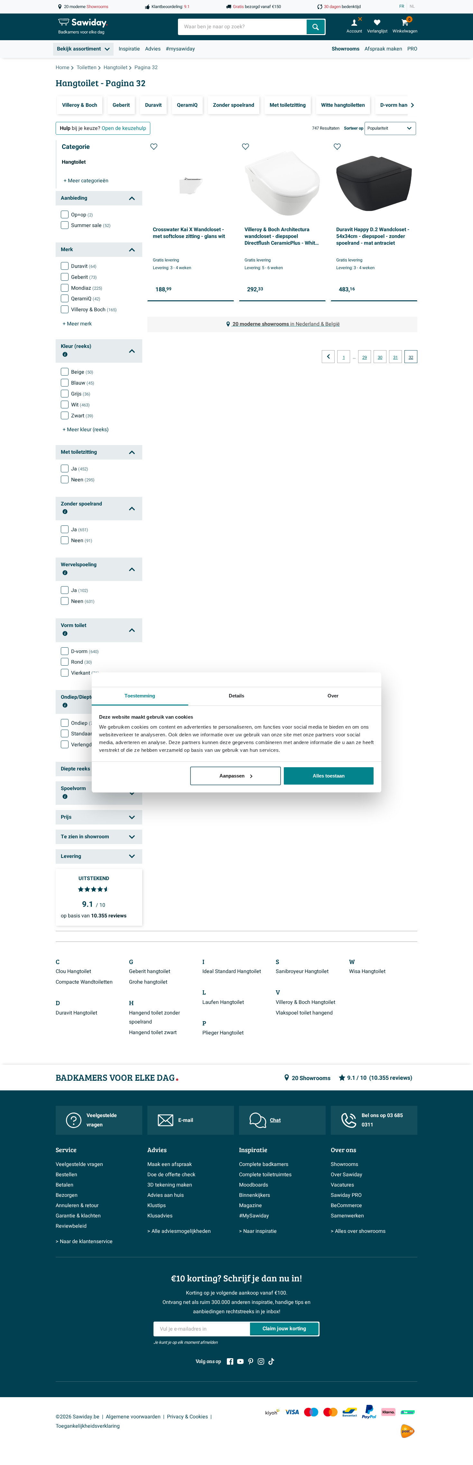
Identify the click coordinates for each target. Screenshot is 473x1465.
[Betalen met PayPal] (369, 1412)
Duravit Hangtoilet (76, 1013)
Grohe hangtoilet (148, 982)
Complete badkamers (263, 1164)
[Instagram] (261, 1361)
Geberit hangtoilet (149, 971)
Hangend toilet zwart (153, 1032)
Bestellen (66, 1174)
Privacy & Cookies (187, 1417)
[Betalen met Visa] (292, 1412)
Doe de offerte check (171, 1174)
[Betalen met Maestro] (311, 1412)
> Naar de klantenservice (84, 1241)
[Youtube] (240, 1361)
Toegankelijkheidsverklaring (88, 1426)
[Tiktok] (271, 1361)
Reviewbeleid (71, 1226)
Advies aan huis (165, 1195)
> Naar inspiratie (258, 1231)
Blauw (82, 383)
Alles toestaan (329, 775)
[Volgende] (412, 105)
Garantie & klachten (78, 1216)
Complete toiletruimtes (265, 1174)
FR (401, 6)
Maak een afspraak (169, 1164)
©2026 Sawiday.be (77, 1417)
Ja (79, 469)
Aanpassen (232, 775)
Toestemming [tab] (140, 695)
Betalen (64, 1185)
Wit (80, 405)
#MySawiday (254, 1216)
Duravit (84, 266)
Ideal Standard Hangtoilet (231, 971)
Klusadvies (159, 1216)
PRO (412, 49)
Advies (153, 49)
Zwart (82, 416)
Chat (275, 1120)
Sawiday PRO (346, 1195)
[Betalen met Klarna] (388, 1412)
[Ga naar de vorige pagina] (328, 356)
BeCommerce (346, 1205)
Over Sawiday (346, 1174)
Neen (83, 480)
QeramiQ (85, 299)
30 (380, 357)
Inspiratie (129, 49)
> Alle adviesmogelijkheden (179, 1231)
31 (395, 357)
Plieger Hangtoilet (223, 1033)
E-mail (185, 1120)
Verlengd (86, 745)
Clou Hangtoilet (73, 971)
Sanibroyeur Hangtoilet (302, 971)
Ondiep (84, 723)
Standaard (88, 734)
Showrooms (345, 49)
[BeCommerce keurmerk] (408, 1412)
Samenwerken (347, 1216)
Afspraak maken (383, 49)
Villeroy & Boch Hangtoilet (305, 1002)
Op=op (82, 215)
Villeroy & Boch (94, 310)
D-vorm (85, 651)
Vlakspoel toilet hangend (304, 1013)
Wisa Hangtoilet (367, 971)
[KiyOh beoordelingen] (272, 1412)
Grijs (80, 394)
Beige (82, 372)
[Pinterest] (251, 1361)
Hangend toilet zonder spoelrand (154, 1017)
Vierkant (85, 673)
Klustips (156, 1205)
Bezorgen (67, 1195)
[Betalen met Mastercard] (330, 1412)
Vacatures (342, 1185)
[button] (153, 146)
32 (411, 357)
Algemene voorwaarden (133, 1417)
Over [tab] (333, 695)
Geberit (84, 277)
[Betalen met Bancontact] (350, 1412)
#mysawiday (180, 49)
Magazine (250, 1205)
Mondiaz (86, 288)
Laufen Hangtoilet (223, 1002)
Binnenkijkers (254, 1195)
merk (77, 324)
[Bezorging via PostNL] (408, 1431)
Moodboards (253, 1185)
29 (364, 357)
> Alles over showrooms (358, 1231)
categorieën (86, 181)
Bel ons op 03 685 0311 (382, 1120)
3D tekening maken (169, 1185)
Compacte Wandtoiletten (84, 982)
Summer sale (91, 225)
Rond (81, 662)
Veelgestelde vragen (102, 1120)
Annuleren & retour (77, 1205)
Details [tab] (237, 695)
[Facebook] (230, 1361)
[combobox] (243, 27)
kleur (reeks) (86, 429)
